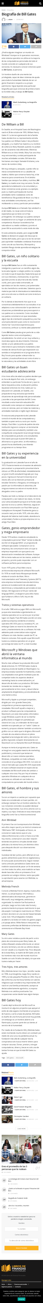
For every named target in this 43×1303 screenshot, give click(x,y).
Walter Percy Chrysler (21, 111)
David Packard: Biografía (22, 1107)
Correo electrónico (21, 1235)
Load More (21, 1128)
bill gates (10, 1058)
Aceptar (21, 1299)
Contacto (18, 1287)
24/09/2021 (31, 1119)
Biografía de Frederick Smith (18, 1198)
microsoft (19, 1058)
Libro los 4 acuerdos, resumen (18, 1206)
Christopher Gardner (21, 1116)
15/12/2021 (31, 1100)
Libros (10, 1284)
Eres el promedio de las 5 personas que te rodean (14, 1168)
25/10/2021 (31, 1109)
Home (4, 10)
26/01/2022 (17, 114)
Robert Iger (18, 1097)
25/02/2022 (17, 105)
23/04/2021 (20, 19)
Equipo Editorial (20, 1081)
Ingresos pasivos (7, 1287)
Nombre (21, 1223)
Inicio (3, 1284)
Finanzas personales (20, 1284)
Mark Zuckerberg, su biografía (25, 102)
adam (10, 19)
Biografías (10, 10)
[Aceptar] (40, 1296)
